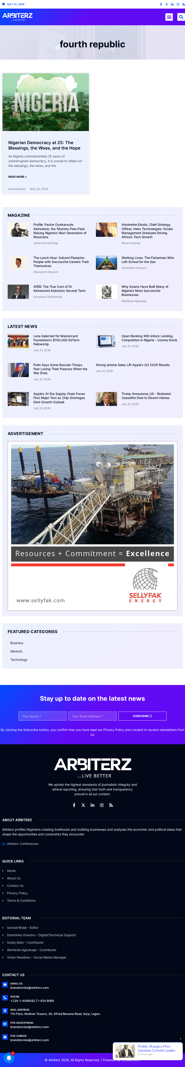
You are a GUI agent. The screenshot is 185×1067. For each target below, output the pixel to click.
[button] (169, 17)
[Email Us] (5, 984)
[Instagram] (177, 4)
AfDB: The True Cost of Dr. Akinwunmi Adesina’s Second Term (59, 289)
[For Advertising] (5, 1024)
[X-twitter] (166, 4)
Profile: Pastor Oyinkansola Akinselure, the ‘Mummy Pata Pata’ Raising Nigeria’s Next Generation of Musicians (59, 231)
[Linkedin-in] (172, 4)
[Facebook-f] (161, 4)
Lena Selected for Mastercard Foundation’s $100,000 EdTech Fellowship (56, 340)
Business (16, 643)
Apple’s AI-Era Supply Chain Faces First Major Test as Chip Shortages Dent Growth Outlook (59, 398)
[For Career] (5, 1037)
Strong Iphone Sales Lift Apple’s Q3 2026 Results (133, 365)
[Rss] (183, 4)
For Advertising (21, 1022)
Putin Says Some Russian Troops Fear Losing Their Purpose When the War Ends (60, 369)
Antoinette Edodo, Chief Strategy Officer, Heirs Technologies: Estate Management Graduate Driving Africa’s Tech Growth (147, 231)
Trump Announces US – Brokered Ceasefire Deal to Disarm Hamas (146, 396)
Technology (19, 659)
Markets (16, 651)
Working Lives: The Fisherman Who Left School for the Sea (148, 260)
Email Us (16, 983)
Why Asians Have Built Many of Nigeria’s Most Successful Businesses (145, 291)
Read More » (17, 176)
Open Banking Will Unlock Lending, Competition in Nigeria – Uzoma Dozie (149, 338)
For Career (18, 1035)
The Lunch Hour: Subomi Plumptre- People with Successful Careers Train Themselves (61, 262)
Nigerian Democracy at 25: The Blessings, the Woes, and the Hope (44, 145)
